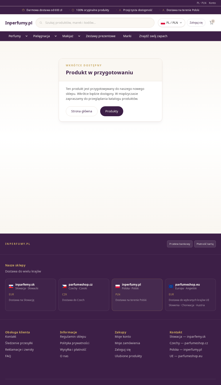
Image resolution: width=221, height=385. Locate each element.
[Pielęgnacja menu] (55, 36)
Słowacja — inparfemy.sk (187, 336)
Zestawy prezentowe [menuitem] (100, 36)
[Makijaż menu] (79, 36)
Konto (212, 3)
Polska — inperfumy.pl (186, 349)
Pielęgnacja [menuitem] (41, 36)
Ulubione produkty (128, 356)
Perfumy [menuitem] (15, 36)
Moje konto (123, 336)
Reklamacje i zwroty (19, 349)
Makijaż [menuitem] (67, 36)
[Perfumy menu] (26, 36)
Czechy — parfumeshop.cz (189, 343)
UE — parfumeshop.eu (186, 356)
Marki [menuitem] (127, 36)
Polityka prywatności (74, 343)
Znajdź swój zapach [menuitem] (153, 36)
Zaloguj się (196, 22)
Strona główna (81, 111)
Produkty (111, 111)
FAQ (8, 356)
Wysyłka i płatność (73, 349)
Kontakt (10, 336)
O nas (64, 356)
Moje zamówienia (127, 343)
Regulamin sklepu (73, 336)
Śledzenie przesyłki (19, 343)
